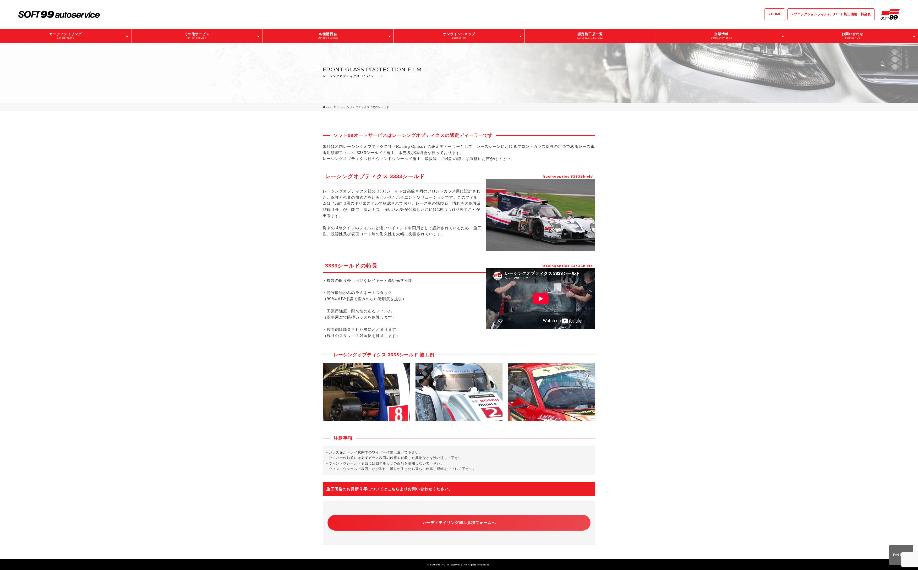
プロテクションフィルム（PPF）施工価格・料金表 (832, 14)
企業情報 (721, 35)
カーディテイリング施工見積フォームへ (459, 523)
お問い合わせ (852, 35)
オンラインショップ (459, 35)
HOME (776, 14)
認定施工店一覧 (590, 35)
